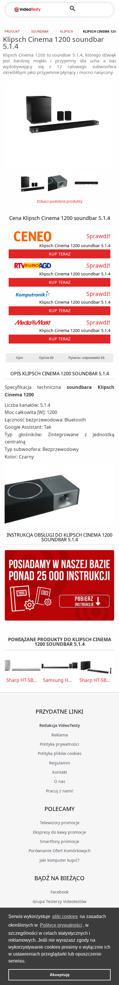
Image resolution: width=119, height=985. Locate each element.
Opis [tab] (19, 357)
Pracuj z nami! (59, 791)
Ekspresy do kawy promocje (59, 832)
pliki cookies (65, 916)
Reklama (59, 735)
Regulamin (59, 763)
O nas (59, 781)
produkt (12, 31)
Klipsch (66, 31)
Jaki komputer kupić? (59, 860)
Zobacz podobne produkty (60, 201)
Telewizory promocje (59, 822)
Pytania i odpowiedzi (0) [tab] (86, 357)
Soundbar (40, 31)
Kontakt (59, 772)
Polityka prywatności (59, 744)
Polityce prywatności (61, 925)
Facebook (59, 892)
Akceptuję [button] (60, 974)
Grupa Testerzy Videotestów (59, 901)
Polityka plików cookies (59, 753)
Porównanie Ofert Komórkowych (60, 850)
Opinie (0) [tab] (46, 357)
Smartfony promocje (59, 841)
